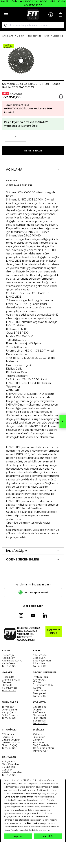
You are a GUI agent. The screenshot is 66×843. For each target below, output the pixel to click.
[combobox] (33, 25)
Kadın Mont (8, 657)
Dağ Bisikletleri (42, 745)
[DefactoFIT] (33, 14)
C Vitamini (8, 734)
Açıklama (14, 169)
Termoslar (8, 706)
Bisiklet (20, 35)
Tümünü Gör (9, 666)
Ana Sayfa (7, 35)
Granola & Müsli (11, 679)
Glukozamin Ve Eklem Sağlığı (11, 744)
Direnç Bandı (9, 709)
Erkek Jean (39, 663)
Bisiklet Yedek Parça (38, 35)
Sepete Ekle (33, 150)
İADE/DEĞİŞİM (16, 551)
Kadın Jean (8, 663)
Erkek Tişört (40, 655)
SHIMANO (12, 180)
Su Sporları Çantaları (8, 768)
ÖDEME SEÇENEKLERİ (22, 559)
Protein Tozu (40, 677)
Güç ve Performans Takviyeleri (40, 690)
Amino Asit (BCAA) (39, 681)
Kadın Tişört (9, 655)
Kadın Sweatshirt (12, 660)
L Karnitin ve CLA (43, 685)
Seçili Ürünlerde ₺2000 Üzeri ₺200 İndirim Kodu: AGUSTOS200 (33, 3)
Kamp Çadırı (9, 712)
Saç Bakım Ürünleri (39, 708)
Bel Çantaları (9, 761)
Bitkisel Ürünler (11, 739)
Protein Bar (8, 677)
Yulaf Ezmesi (9, 687)
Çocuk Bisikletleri (43, 748)
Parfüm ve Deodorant (39, 714)
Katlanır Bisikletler (39, 735)
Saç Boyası (39, 720)
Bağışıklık (7, 737)
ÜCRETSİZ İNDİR (53, 631)
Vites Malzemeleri (19, 185)
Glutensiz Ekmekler (7, 683)
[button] (33, 80)
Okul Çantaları (10, 764)
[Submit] (4, 25)
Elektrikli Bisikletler (39, 741)
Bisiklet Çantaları (12, 772)
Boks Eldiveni (10, 715)
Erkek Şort (39, 657)
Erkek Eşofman (42, 660)
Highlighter (39, 718)
